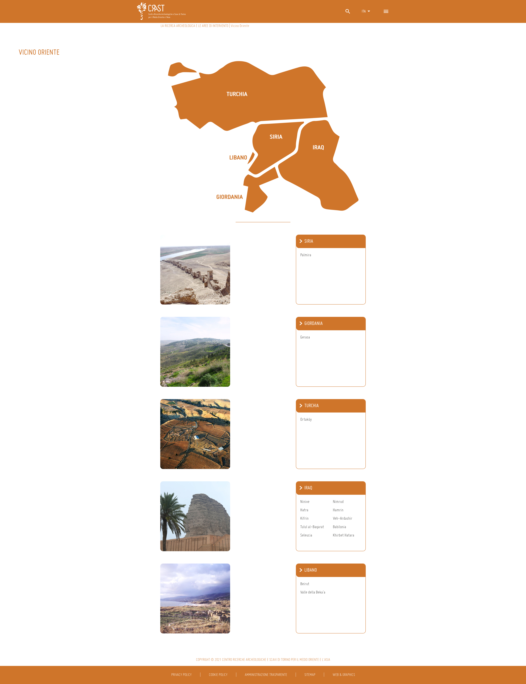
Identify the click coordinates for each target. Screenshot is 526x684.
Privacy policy (181, 675)
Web (336, 675)
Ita (364, 11)
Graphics (348, 675)
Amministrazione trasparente (266, 675)
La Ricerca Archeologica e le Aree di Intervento (194, 26)
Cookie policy (218, 675)
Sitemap (309, 675)
